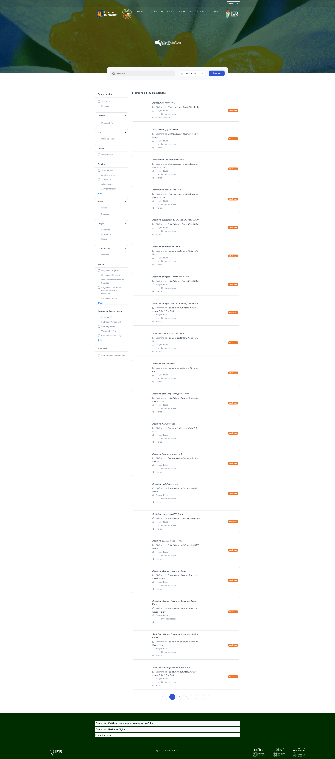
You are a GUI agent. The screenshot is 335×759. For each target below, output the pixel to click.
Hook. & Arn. (171, 667)
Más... (100, 193)
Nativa (104, 239)
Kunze (163, 423)
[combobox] (142, 73)
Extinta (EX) (106, 317)
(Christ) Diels (184, 224)
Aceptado (105, 101)
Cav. (166, 189)
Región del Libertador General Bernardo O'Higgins (111, 290)
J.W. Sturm (167, 514)
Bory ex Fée (168, 159)
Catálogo (155, 12)
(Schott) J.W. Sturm (170, 276)
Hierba (104, 207)
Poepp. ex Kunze (169, 571)
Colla (166, 246)
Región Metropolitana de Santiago (112, 281)
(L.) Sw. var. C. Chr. (175, 219)
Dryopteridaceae (168, 114)
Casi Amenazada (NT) (111, 335)
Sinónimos (106, 106)
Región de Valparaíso (111, 275)
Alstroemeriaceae (109, 188)
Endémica (105, 229)
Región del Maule (109, 298)
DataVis (200, 12)
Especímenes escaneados (113, 355)
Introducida (106, 234)
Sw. (164, 363)
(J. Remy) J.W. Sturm (175, 303)
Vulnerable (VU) (108, 331)
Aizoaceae (106, 179)
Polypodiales (107, 154)
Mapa (170, 12)
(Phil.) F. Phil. (167, 540)
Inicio (140, 12)
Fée (165, 129)
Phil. (163, 102)
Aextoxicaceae (108, 175)
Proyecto (184, 12)
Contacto (216, 12)
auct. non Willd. (169, 333)
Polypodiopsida (108, 138)
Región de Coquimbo (110, 270)
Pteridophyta (107, 123)
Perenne (105, 254)
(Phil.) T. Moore (185, 107)
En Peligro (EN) (108, 326)
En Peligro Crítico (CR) (111, 321)
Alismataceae (107, 184)
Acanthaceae (107, 170)
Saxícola (105, 214)
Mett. (167, 454)
